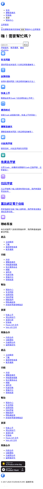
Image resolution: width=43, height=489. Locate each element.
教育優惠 (14, 48)
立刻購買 (9, 242)
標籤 (8, 270)
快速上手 (9, 315)
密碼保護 (9, 280)
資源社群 (9, 320)
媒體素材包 (10, 345)
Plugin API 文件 (12, 325)
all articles (4, 50)
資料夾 (8, 272)
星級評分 (9, 277)
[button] (21, 44)
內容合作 (9, 337)
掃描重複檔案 (11, 265)
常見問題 (9, 292)
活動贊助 (9, 340)
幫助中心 (9, 290)
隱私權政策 (10, 302)
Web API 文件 (11, 327)
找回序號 (9, 297)
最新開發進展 (11, 247)
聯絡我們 (9, 300)
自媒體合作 (10, 342)
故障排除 (9, 295)
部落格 (8, 322)
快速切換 (9, 275)
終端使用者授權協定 (14, 305)
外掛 (8, 260)
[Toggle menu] (2, 27)
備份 (22, 48)
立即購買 (5, 25)
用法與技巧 (10, 317)
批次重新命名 (11, 267)
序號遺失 (5, 48)
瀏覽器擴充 (10, 262)
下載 (8, 244)
